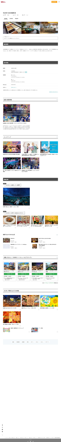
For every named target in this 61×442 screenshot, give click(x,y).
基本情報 (6, 62)
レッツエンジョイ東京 (8, 437)
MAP (25, 72)
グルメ (37, 341)
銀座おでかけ (31, 437)
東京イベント (26, 437)
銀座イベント (35, 437)
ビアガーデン (51, 282)
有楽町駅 (18, 341)
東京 (28, 341)
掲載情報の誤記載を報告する (53, 91)
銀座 (13, 341)
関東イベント (17, 437)
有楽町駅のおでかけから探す (41, 437)
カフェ (42, 341)
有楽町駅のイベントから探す (50, 437)
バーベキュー (46, 282)
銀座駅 (23, 341)
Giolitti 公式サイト (14, 87)
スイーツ (47, 341)
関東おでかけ (13, 437)
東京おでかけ (22, 437)
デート (32, 341)
